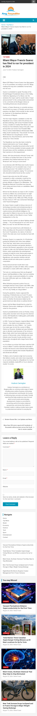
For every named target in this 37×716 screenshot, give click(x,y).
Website (5, 486)
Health (5, 667)
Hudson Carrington (18, 70)
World (4, 523)
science (5, 601)
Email (5, 478)
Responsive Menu (34, 1)
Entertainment (7, 535)
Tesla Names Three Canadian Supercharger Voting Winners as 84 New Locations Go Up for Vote (17, 553)
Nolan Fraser (17, 610)
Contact (5, 537)
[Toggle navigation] (3, 20)
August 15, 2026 (8, 710)
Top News (6, 57)
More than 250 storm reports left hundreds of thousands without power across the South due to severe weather (18, 427)
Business (6, 633)
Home (5, 518)
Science (5, 528)
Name (5, 470)
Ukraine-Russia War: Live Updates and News (18, 419)
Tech (4, 530)
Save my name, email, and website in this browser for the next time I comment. (18, 498)
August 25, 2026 (8, 610)
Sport (4, 532)
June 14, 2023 (7, 70)
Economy (6, 525)
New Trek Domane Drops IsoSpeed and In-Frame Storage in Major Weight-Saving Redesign (18, 706)
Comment (6, 447)
